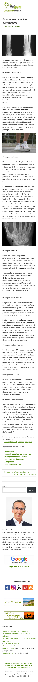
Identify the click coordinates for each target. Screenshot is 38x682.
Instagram (28, 442)
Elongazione (9, 462)
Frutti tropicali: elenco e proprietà (15, 631)
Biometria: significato (12, 464)
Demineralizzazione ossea (14, 459)
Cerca (4, 486)
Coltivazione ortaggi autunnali (23, 474)
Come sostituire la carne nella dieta (16, 472)
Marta (17, 26)
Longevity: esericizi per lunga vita (17, 454)
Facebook (13, 442)
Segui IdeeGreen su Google (19, 567)
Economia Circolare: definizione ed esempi (18, 646)
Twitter (7, 442)
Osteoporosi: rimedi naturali (15, 456)
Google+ (21, 442)
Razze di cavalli (8, 648)
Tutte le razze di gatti (11, 643)
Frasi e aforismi (8, 653)
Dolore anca (9, 451)
